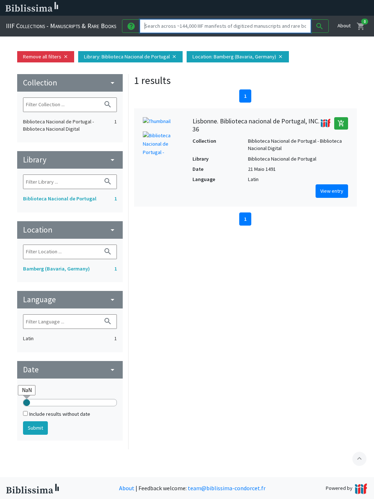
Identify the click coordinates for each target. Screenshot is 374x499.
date (70, 370)
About (344, 25)
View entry (331, 191)
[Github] (331, 8)
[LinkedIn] (285, 8)
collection (70, 83)
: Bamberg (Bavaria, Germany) (237, 56)
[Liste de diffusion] (273, 8)
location (70, 230)
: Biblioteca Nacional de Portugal (130, 56)
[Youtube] (320, 8)
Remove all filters (45, 56)
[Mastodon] (308, 8)
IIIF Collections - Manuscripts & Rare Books (61, 26)
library (70, 160)
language (70, 299)
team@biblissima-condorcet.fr (227, 488)
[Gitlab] (343, 8)
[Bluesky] (296, 8)
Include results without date (59, 414)
